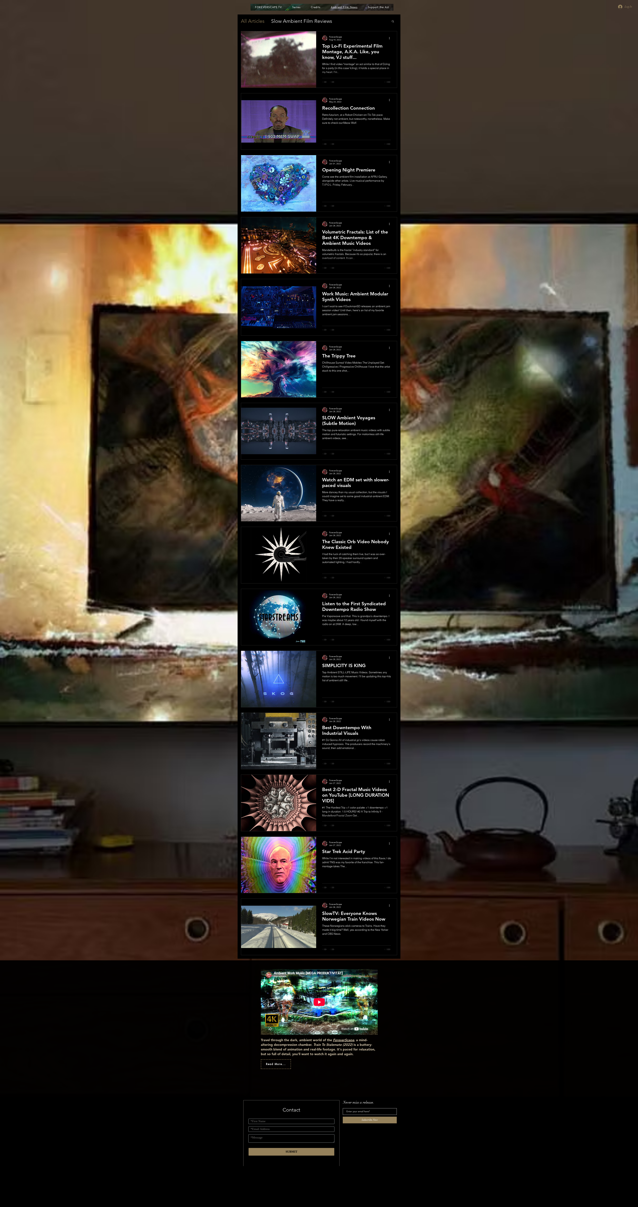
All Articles (253, 21)
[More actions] (390, 38)
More (345, 21)
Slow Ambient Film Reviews (301, 21)
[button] (392, 21)
